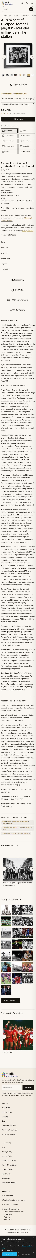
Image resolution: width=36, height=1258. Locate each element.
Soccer (20, 833)
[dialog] (18, 1247)
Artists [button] (16, 16)
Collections (25, 16)
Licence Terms (7, 1169)
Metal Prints (6, 1174)
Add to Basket (18, 119)
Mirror (21, 827)
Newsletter (6, 1178)
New (3, 1121)
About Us (5, 1103)
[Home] (8, 3)
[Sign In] (32, 3)
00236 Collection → (10, 1000)
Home (4, 821)
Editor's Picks (7, 1112)
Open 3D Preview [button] (20, 85)
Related (10, 823)
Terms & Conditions (9, 1165)
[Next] (32, 56)
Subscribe (28, 1088)
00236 (4, 829)
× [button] (33, 1237)
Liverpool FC (26, 833)
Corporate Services (9, 1125)
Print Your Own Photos (10, 1130)
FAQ (3, 1147)
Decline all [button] (26, 1254)
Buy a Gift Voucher (9, 1134)
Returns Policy (7, 1156)
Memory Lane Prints (12, 827)
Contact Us (6, 1191)
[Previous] (4, 56)
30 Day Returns (27, 230)
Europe (9, 821)
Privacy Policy (7, 1152)
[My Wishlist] (22, 3)
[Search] (31, 9)
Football (14, 833)
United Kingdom (17, 821)
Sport (8, 833)
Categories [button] (7, 16)
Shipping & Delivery (9, 1161)
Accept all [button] (9, 1254)
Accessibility (6, 1143)
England (25, 821)
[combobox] (15, 9)
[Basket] (27, 3)
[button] (18, 1250)
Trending (5, 1117)
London (4, 823)
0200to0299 (27, 827)
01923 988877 (9, 1196)
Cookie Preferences (9, 1183)
